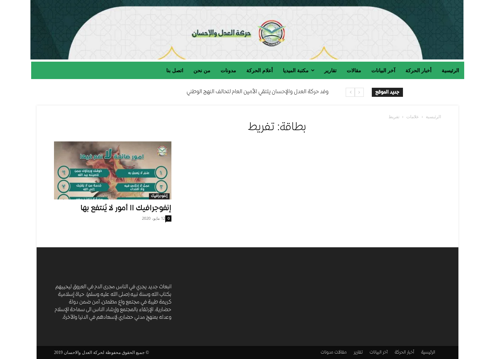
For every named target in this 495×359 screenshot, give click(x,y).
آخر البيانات (379, 352)
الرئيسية (433, 117)
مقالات (340, 352)
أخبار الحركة (404, 352)
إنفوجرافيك (159, 196)
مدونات (327, 352)
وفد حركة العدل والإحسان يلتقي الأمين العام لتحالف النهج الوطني (258, 92)
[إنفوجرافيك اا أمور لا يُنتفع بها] (112, 170)
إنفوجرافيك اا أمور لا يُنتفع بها (125, 208)
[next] (350, 92)
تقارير (358, 352)
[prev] (359, 92)
